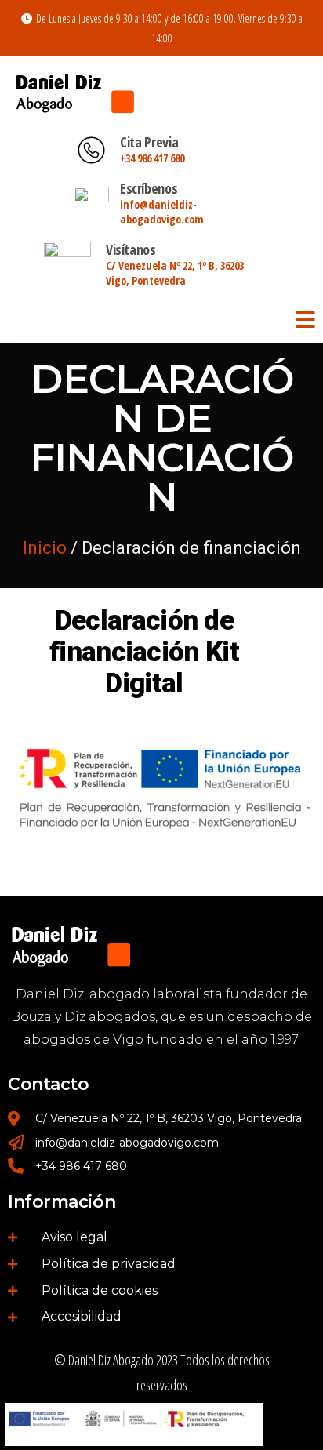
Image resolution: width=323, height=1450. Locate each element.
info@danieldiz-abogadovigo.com (162, 212)
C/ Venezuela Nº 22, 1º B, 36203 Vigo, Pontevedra (175, 273)
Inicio (45, 548)
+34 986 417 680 (152, 158)
